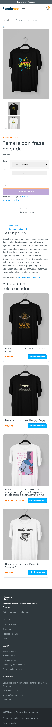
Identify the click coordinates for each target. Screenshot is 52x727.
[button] (4, 27)
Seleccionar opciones (37, 356)
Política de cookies (10, 723)
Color (5, 161)
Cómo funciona (9, 651)
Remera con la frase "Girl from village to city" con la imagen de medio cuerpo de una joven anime (24, 492)
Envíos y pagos (9, 660)
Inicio (5, 20)
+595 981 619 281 (11, 691)
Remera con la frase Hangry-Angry (25, 420)
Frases (11, 20)
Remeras (7, 629)
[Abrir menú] (23, 8)
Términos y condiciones (29, 718)
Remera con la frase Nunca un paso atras (25, 350)
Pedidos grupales (10, 634)
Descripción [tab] (13, 226)
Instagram (7, 700)
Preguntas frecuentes (12, 669)
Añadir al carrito (26, 192)
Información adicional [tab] (17, 229)
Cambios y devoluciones (14, 665)
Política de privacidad (10, 718)
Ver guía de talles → (12, 200)
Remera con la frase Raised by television (22, 565)
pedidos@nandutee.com (13, 695)
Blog (5, 638)
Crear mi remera (10, 625)
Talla (4, 169)
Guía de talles (9, 655)
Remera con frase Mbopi (29, 277)
